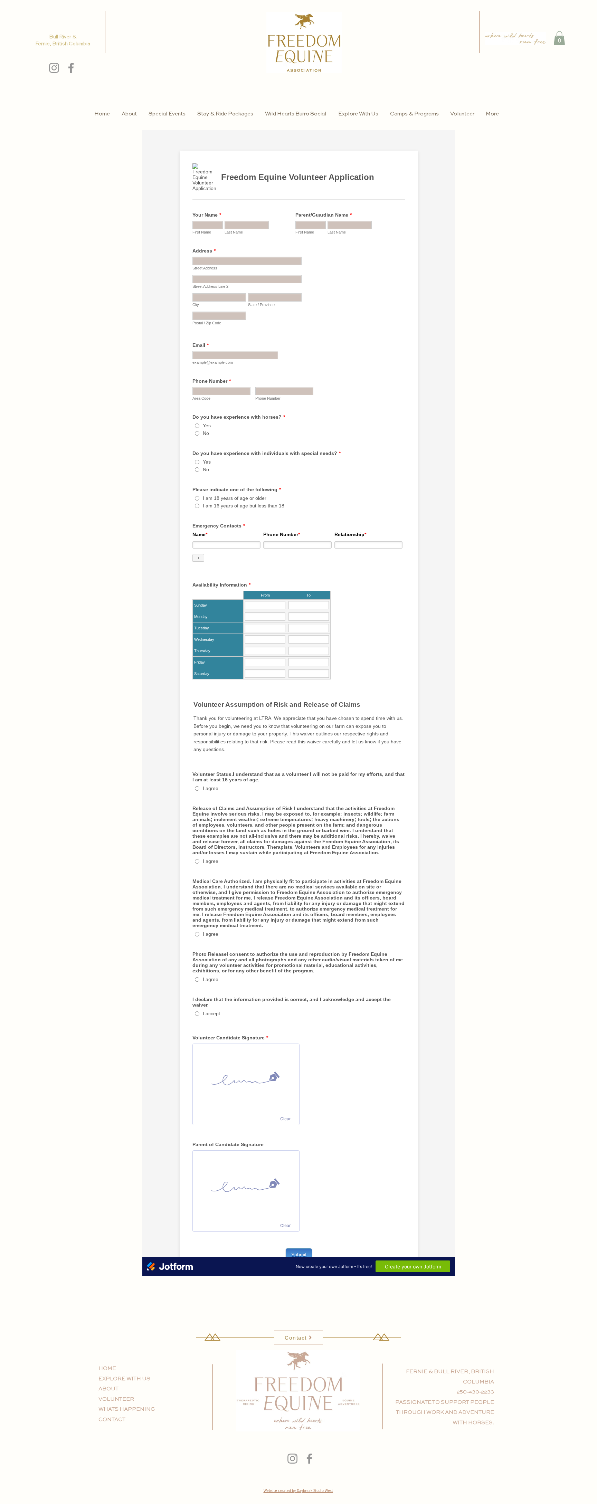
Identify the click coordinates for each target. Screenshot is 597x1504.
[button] (559, 38)
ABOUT (108, 1388)
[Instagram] (54, 68)
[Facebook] (71, 68)
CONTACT (111, 1419)
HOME (107, 1368)
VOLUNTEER (116, 1399)
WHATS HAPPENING (126, 1409)
